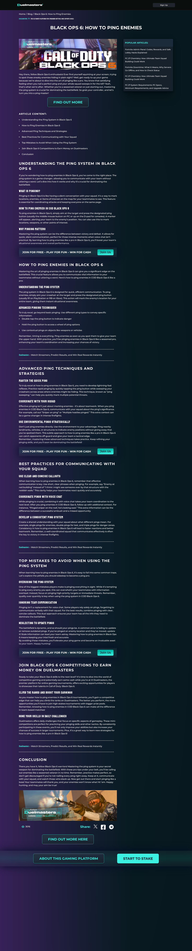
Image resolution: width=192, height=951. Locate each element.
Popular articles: (136, 43)
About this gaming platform (68, 858)
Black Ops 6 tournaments (73, 697)
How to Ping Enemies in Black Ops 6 (41, 125)
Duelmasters (24, 354)
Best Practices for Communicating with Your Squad (49, 137)
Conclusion (28, 154)
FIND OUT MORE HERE (68, 839)
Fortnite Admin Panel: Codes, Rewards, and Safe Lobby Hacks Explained (148, 51)
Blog (30, 14)
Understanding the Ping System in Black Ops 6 (47, 119)
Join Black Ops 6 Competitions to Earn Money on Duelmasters (55, 148)
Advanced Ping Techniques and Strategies (44, 131)
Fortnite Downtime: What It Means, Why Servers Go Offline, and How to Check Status (148, 69)
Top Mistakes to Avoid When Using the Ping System (49, 142)
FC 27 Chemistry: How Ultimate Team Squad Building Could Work (146, 60)
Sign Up (164, 5)
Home (22, 14)
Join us (105, 252)
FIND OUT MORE (68, 102)
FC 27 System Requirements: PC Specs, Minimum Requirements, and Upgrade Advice (147, 86)
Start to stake (138, 858)
